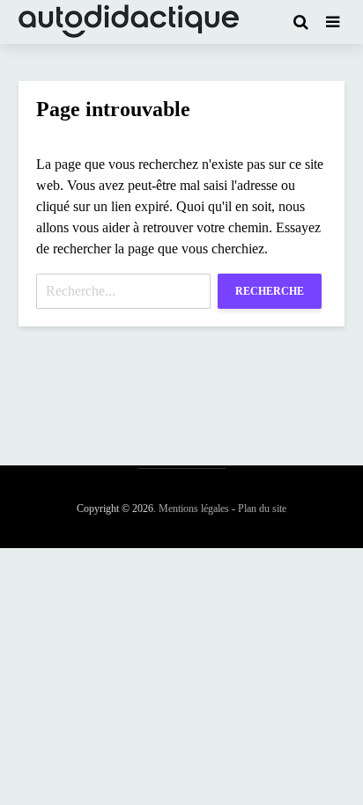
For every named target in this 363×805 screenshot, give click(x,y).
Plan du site (262, 508)
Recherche (269, 291)
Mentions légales (194, 508)
